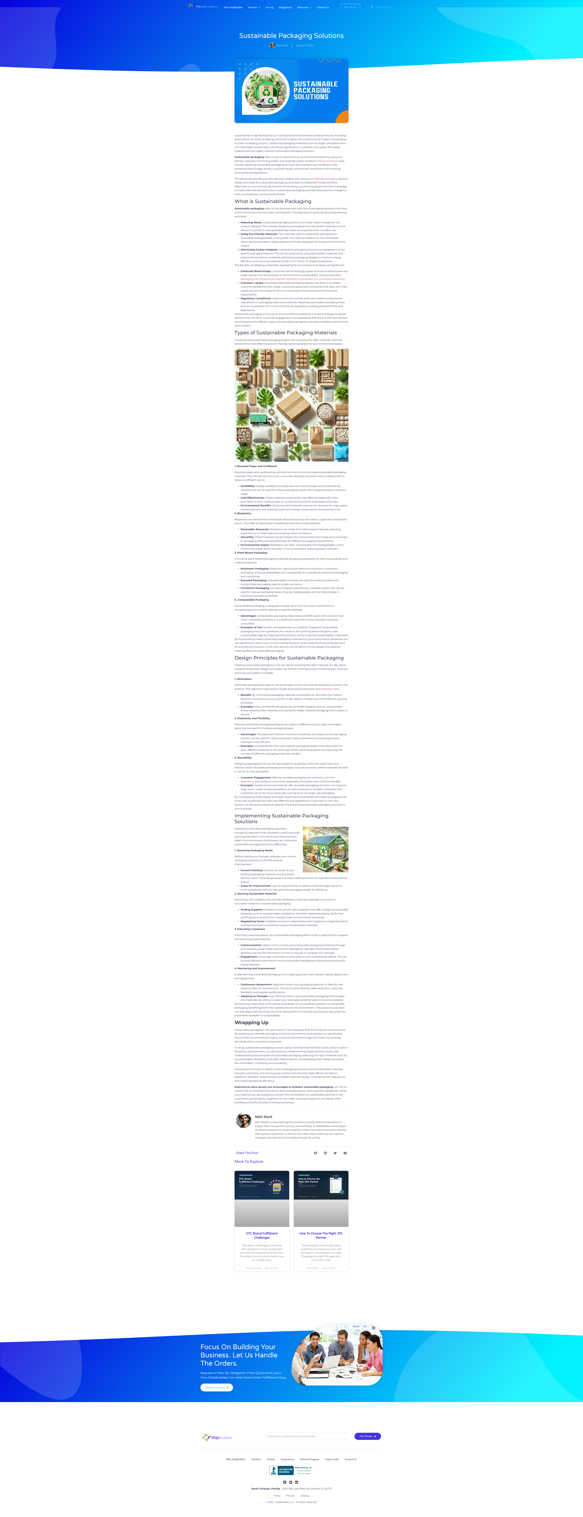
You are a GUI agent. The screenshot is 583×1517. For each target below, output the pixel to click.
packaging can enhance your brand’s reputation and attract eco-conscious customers (293, 279)
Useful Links (332, 1471)
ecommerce (330, 161)
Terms (277, 1507)
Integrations (285, 7)
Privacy (290, 1507)
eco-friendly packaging (324, 178)
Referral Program (309, 1471)
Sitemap (305, 1507)
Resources (302, 7)
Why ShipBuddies (233, 7)
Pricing (269, 7)
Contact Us (323, 7)
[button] (315, 1153)
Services (252, 7)
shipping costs (330, 688)
